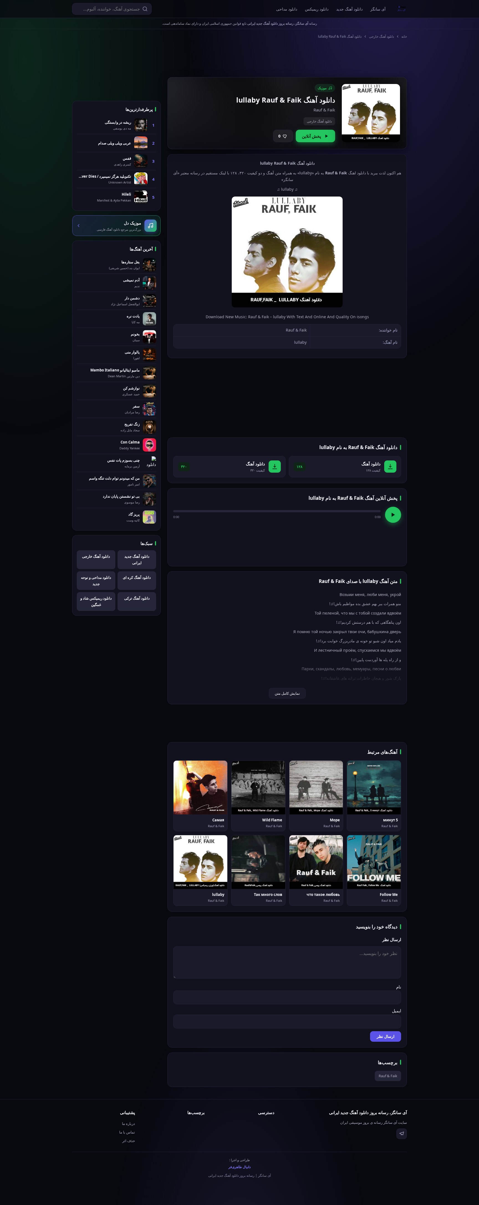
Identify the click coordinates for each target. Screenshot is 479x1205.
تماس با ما (127, 1132)
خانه (404, 36)
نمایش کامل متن (287, 693)
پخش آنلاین (311, 136)
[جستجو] (145, 9)
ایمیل (396, 1010)
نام (398, 987)
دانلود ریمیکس (316, 9)
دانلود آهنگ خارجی (381, 36)
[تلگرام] (401, 1133)
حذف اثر (128, 1140)
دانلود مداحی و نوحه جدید (96, 580)
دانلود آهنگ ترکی (137, 598)
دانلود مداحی (286, 9)
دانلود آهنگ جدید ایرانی (136, 559)
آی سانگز (378, 9)
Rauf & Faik (388, 1075)
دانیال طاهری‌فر (239, 1167)
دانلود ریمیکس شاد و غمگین (96, 601)
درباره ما (128, 1123)
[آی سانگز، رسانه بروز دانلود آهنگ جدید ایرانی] (401, 9)
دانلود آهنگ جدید (349, 9)
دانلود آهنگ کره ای (137, 577)
